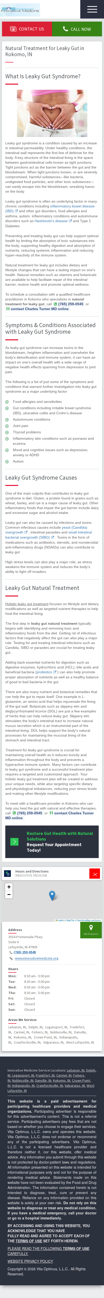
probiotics (44, 672)
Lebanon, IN (75, 1070)
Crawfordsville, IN (49, 1085)
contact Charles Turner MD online (40, 309)
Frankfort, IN (45, 1075)
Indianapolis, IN (23, 1085)
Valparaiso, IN (75, 1085)
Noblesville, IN (22, 1080)
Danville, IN (43, 1080)
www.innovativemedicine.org (37, 958)
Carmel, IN (63, 1075)
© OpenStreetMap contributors (88, 920)
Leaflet (60, 920)
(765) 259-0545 (25, 952)
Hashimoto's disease (51, 221)
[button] (52, 896)
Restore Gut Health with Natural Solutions (60, 841)
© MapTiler (69, 920)
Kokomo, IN (61, 1080)
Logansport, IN (23, 1075)
